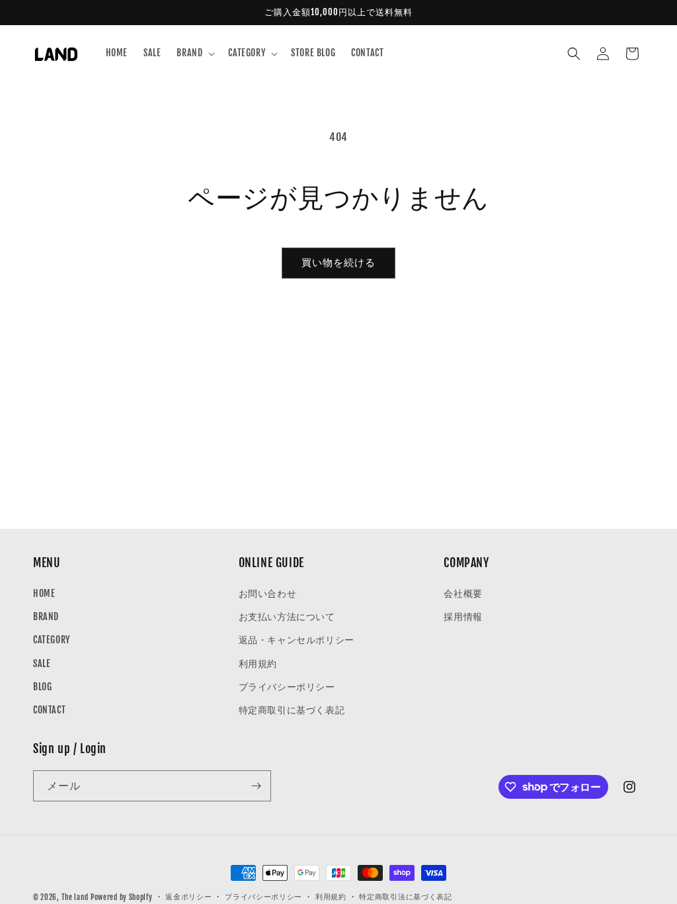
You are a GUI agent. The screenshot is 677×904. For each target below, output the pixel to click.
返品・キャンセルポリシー (296, 639)
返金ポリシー (188, 896)
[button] (194, 53)
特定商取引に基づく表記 (292, 709)
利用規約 (258, 663)
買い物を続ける (338, 262)
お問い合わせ (268, 593)
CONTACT (49, 709)
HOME (44, 593)
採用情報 (463, 616)
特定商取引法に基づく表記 (405, 896)
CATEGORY (51, 639)
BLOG (42, 686)
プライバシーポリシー (287, 686)
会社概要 (463, 593)
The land (75, 897)
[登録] (255, 785)
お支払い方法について (287, 616)
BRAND (46, 616)
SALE (41, 663)
